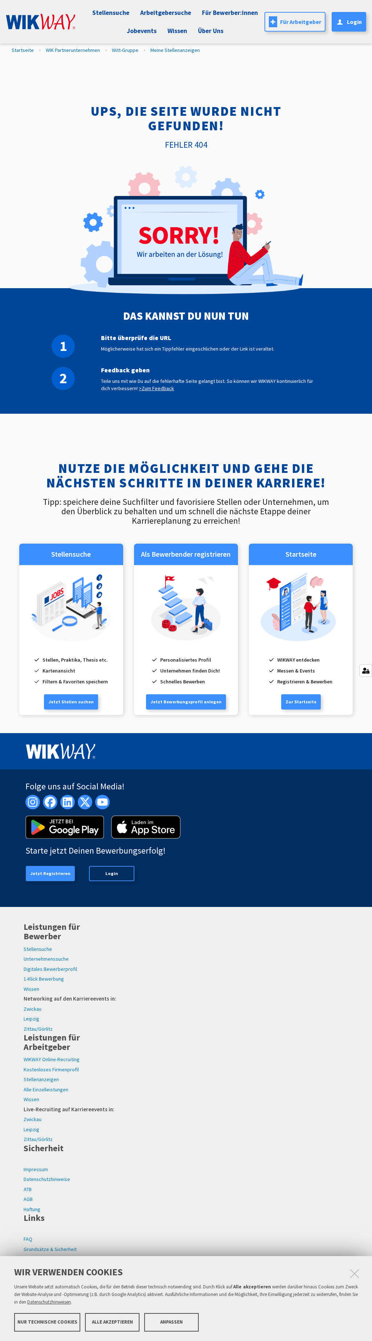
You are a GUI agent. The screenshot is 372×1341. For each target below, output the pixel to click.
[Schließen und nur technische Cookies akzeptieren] (354, 1273)
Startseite (23, 50)
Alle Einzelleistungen (46, 1089)
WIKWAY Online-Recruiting (52, 1059)
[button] (140, 31)
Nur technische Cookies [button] (47, 1322)
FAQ (28, 1239)
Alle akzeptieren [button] (112, 1322)
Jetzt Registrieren (50, 873)
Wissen (31, 989)
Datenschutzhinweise (47, 1179)
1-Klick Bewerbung (44, 979)
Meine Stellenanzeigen (175, 50)
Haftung (32, 1209)
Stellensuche (110, 13)
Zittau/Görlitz (38, 1029)
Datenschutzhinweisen (49, 1302)
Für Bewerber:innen (230, 13)
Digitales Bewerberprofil (50, 969)
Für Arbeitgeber (300, 21)
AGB (28, 1199)
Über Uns (210, 31)
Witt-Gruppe (125, 50)
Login (111, 873)
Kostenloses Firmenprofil (51, 1069)
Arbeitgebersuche (165, 13)
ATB (28, 1189)
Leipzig (31, 1018)
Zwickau (32, 1009)
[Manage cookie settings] (365, 670)
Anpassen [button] (171, 1322)
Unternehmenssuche (46, 959)
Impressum (36, 1169)
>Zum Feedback (156, 388)
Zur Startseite (301, 701)
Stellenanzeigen (41, 1079)
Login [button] (354, 21)
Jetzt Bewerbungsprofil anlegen (186, 701)
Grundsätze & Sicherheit (50, 1249)
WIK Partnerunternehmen (73, 50)
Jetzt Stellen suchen (71, 701)
